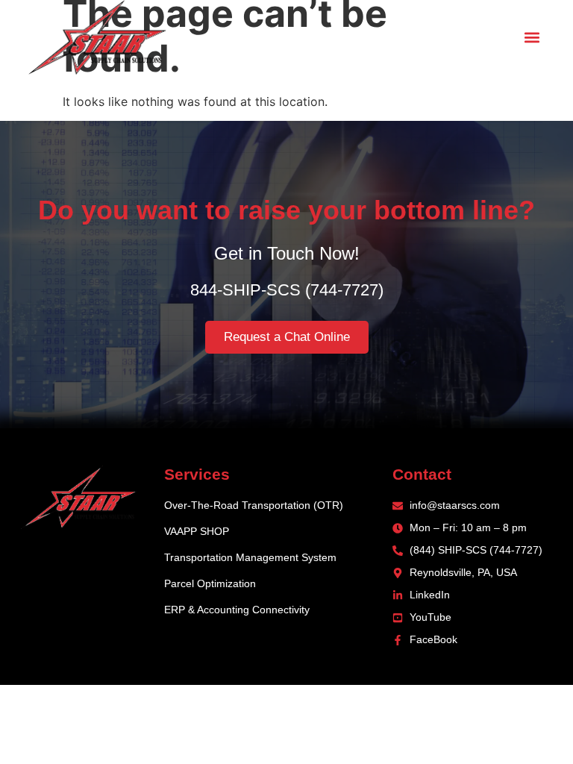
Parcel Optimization (210, 583)
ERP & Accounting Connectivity (237, 610)
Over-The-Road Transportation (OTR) (253, 505)
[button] (532, 37)
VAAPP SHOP (196, 531)
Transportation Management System (250, 557)
